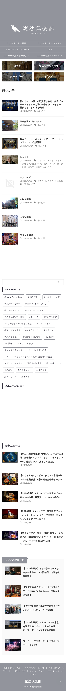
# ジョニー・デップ (34, 310)
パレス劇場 (25, 199)
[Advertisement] (33, 415)
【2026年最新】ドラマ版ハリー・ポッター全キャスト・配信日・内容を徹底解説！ (41, 572)
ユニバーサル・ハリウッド (49, 55)
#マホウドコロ (32, 330)
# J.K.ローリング (52, 297)
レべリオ (24, 157)
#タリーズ (34, 317)
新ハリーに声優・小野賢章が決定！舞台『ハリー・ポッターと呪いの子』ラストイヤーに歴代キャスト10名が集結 (41, 104)
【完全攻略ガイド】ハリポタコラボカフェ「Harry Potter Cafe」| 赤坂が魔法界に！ (41, 591)
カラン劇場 (25, 217)
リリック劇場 (26, 235)
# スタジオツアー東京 (14, 317)
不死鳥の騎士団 (34, 363)
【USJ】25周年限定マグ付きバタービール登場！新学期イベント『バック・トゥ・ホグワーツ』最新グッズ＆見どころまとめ (41, 457)
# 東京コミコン (11, 337)
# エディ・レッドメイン (36, 303)
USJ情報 (8, 343)
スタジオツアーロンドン (49, 43)
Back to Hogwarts (31, 337)
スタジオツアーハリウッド (16, 49)
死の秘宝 (8, 370)
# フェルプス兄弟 (12, 330)
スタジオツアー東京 (16, 43)
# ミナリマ (48, 330)
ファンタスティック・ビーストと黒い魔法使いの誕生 (28, 356)
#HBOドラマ (33, 297)
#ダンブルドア (50, 317)
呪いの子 (41, 111)
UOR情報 (49, 337)
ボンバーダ (25, 177)
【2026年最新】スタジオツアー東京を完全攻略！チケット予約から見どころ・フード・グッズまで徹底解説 (41, 626)
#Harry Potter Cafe (13, 297)
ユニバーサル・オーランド (16, 55)
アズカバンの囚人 (46, 181)
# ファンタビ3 (43, 323)
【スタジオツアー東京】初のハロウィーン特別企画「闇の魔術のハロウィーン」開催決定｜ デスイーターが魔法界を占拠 (41, 537)
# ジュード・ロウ (12, 310)
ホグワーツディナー (13, 363)
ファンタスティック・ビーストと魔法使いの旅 (25, 350)
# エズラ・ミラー (12, 303)
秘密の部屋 (42, 370)
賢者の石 (25, 376)
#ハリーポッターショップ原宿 (18, 323)
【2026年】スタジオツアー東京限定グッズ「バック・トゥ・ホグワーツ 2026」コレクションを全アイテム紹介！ (41, 515)
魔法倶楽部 (33, 681)
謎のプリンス (10, 376)
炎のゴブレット (24, 370)
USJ (49, 49)
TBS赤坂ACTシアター (31, 121)
